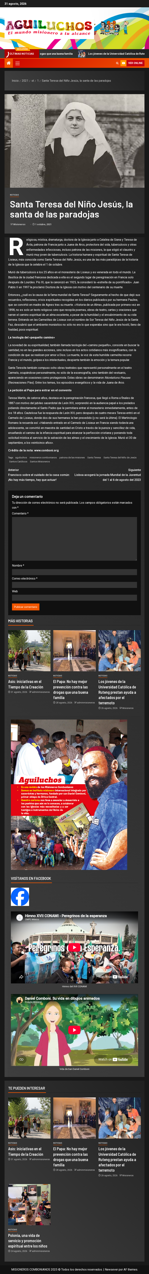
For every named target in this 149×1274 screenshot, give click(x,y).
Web (15, 591)
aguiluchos (21, 457)
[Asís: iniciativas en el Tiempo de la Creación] (29, 650)
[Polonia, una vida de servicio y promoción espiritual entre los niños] (29, 1204)
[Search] (117, 63)
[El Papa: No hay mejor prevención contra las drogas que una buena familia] (74, 650)
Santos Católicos (18, 461)
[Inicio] (9, 63)
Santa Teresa (94, 457)
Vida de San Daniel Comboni (74, 1069)
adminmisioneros (41, 692)
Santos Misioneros (40, 461)
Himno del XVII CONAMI (74, 986)
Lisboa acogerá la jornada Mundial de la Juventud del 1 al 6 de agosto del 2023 (107, 475)
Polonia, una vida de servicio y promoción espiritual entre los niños (27, 1240)
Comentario (20, 513)
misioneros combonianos (43, 457)
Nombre (18, 565)
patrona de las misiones (72, 457)
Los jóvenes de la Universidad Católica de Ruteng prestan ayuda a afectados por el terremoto (117, 692)
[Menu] (17, 63)
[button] (17, 63)
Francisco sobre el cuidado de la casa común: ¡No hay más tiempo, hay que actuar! (39, 475)
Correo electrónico (24, 578)
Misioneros (19, 224)
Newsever (111, 1269)
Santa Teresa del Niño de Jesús (120, 457)
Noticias (14, 195)
